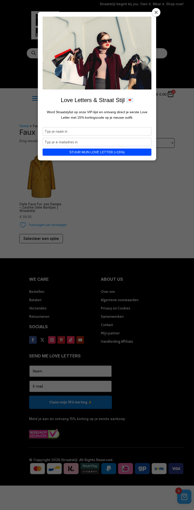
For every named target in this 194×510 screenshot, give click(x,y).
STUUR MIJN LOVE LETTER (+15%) (97, 152)
